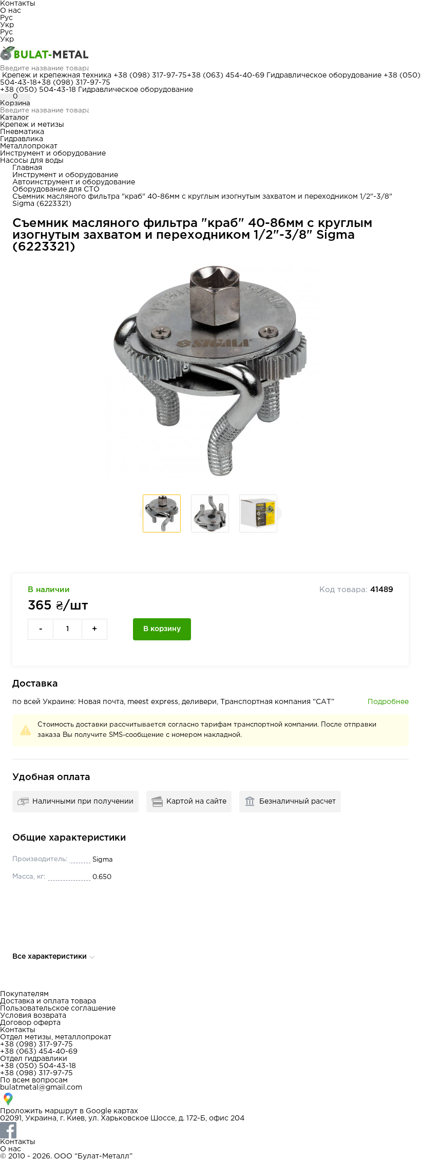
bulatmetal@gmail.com (41, 1088)
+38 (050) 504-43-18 (38, 90)
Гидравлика (21, 139)
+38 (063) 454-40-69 (225, 75)
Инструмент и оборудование (53, 153)
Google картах (112, 1111)
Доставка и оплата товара (48, 1001)
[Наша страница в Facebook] (210, 1130)
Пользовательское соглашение (58, 1008)
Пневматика (22, 132)
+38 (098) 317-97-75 (150, 75)
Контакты (17, 4)
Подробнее (388, 702)
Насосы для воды (32, 161)
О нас (10, 11)
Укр (7, 25)
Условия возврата (33, 1016)
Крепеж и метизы (32, 125)
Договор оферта (30, 1023)
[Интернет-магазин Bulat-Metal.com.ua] (210, 54)
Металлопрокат (29, 146)
